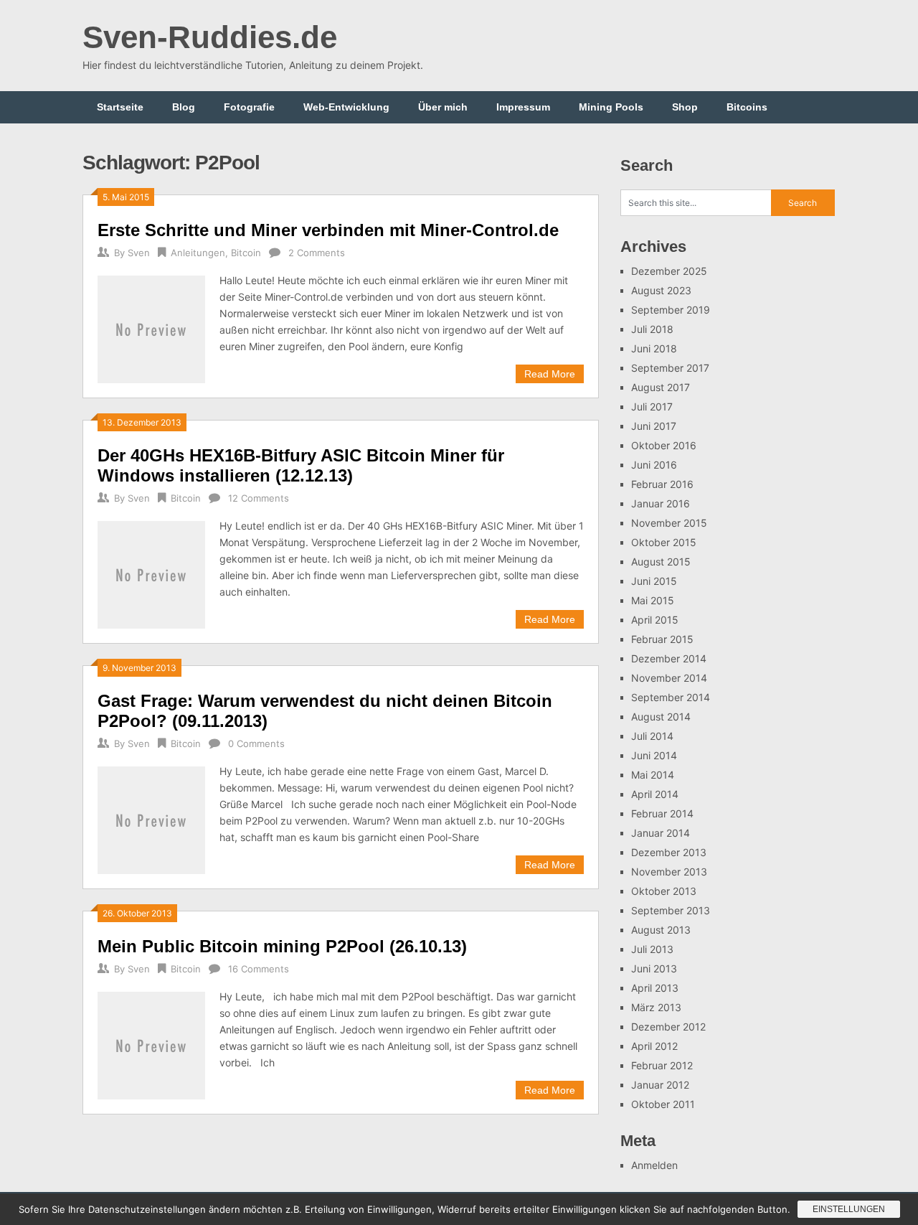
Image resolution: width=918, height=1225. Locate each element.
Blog (183, 107)
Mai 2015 (652, 600)
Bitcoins (747, 107)
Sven (139, 252)
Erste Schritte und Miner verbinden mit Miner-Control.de (328, 230)
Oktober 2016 (663, 445)
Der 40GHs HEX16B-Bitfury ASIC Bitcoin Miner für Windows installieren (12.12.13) (301, 465)
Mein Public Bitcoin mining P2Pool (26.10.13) (282, 946)
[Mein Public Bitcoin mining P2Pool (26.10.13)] (151, 1043)
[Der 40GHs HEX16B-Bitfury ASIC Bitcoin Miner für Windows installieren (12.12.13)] (151, 573)
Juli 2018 (652, 329)
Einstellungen (849, 1209)
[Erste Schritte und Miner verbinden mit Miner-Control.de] (151, 327)
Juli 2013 (652, 949)
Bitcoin (246, 252)
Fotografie (249, 107)
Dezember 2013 (668, 852)
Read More (549, 374)
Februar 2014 (662, 813)
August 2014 (661, 716)
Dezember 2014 (668, 658)
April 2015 (654, 620)
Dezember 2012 (668, 1026)
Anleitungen (198, 252)
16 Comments (258, 969)
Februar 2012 (662, 1065)
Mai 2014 (652, 775)
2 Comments (316, 252)
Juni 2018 (654, 348)
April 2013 (654, 988)
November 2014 (669, 678)
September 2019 (670, 310)
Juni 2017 (653, 426)
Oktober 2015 (663, 542)
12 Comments (258, 498)
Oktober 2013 (663, 891)
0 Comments (256, 743)
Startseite (120, 107)
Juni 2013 (654, 968)
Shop (685, 107)
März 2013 (656, 1007)
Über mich (443, 107)
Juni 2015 (654, 581)
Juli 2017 (652, 406)
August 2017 (660, 387)
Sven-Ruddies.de (209, 37)
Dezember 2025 (669, 271)
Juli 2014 (652, 736)
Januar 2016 (660, 503)
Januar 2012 (660, 1085)
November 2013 (669, 871)
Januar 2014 (660, 833)
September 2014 (670, 697)
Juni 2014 (654, 755)
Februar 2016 (662, 484)
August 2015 (661, 561)
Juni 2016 (654, 465)
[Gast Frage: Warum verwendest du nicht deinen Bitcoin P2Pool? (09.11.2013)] (151, 818)
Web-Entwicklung (346, 107)
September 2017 (670, 368)
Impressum (523, 107)
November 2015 (669, 523)
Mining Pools (611, 107)
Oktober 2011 (663, 1104)
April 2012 (654, 1046)
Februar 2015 (662, 639)
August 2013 (661, 930)
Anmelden (654, 1165)
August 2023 (661, 290)
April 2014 (654, 794)
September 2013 (670, 910)
